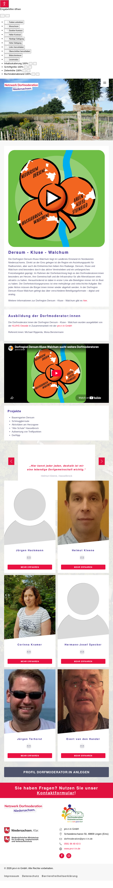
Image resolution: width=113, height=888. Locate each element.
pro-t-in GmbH (64, 325)
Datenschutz (30, 876)
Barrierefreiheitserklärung (60, 876)
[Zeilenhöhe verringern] (24, 70)
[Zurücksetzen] (2, 15)
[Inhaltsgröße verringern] (30, 63)
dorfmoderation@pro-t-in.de (78, 838)
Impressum (11, 876)
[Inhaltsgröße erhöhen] (35, 63)
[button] (105, 83)
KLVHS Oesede (20, 325)
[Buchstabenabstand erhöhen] (37, 74)
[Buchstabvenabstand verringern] (33, 74)
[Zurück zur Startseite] (21, 87)
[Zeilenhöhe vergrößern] (28, 70)
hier (85, 300)
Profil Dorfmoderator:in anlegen (56, 772)
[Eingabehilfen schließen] (7, 15)
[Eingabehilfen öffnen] (4, 3)
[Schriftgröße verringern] (26, 67)
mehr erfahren (30, 567)
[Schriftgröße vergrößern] (30, 67)
